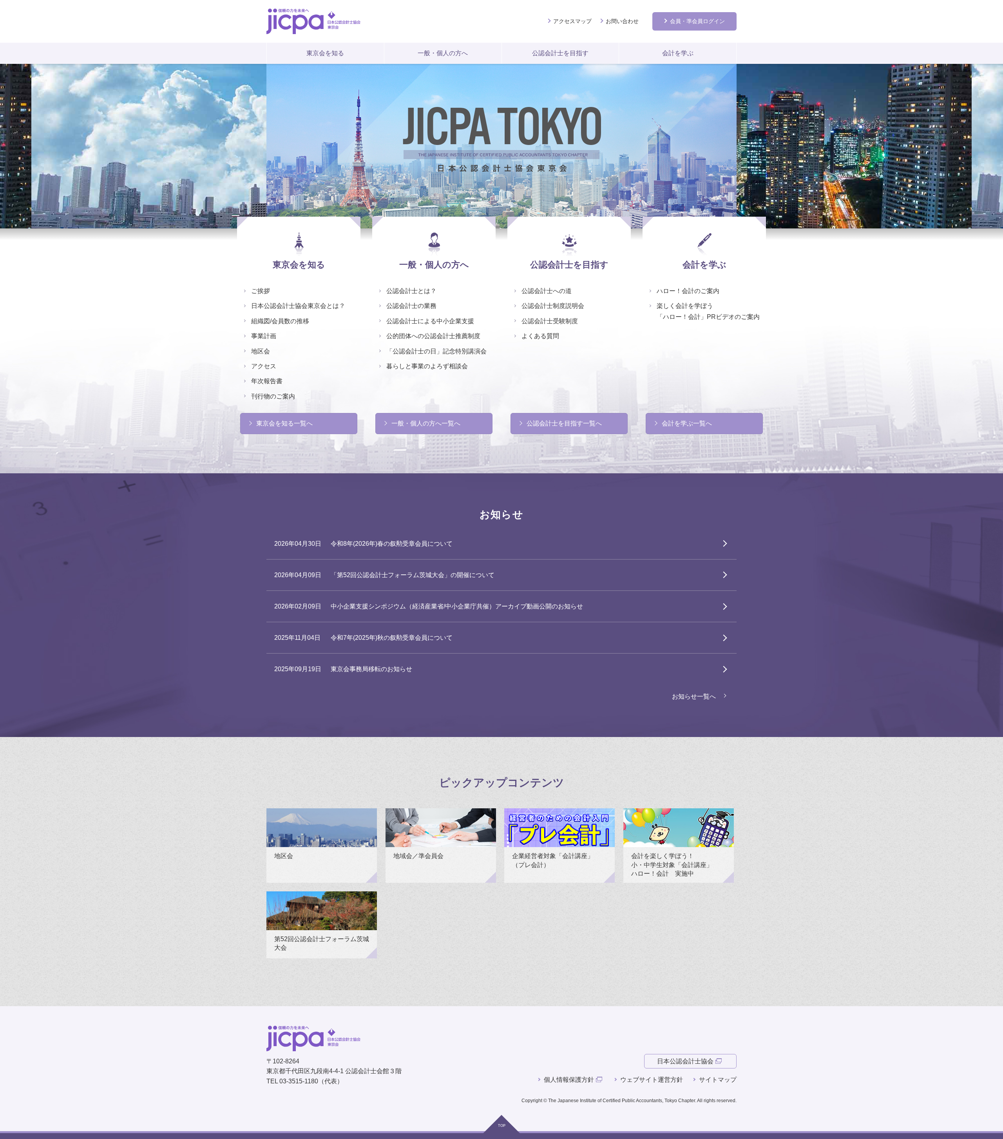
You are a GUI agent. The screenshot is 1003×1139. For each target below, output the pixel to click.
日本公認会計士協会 (685, 1061)
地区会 (260, 351)
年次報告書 (266, 381)
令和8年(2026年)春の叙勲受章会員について (392, 543)
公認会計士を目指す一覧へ (564, 423)
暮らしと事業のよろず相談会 (427, 366)
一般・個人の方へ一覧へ (425, 423)
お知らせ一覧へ (694, 696)
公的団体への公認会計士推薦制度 (433, 336)
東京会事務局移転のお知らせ (371, 669)
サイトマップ (718, 1079)
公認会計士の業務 (411, 305)
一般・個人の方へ (443, 53)
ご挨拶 (260, 291)
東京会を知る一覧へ (284, 423)
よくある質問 (540, 336)
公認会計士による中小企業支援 (430, 321)
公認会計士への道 (546, 291)
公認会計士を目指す (560, 53)
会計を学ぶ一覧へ (687, 423)
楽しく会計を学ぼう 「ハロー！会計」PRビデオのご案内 (708, 311)
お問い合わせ (622, 21)
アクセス (263, 366)
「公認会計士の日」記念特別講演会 (436, 351)
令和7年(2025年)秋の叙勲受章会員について (392, 637)
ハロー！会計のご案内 (688, 291)
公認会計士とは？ (411, 291)
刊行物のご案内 (273, 396)
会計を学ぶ (677, 53)
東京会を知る (325, 53)
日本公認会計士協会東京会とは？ (298, 305)
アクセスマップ (572, 21)
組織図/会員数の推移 (280, 321)
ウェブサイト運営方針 (651, 1079)
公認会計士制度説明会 (552, 305)
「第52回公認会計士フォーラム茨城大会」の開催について (412, 575)
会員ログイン (697, 21)
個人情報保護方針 (569, 1079)
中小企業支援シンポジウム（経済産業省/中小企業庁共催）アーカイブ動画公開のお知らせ (457, 606)
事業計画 (263, 336)
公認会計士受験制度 (549, 321)
